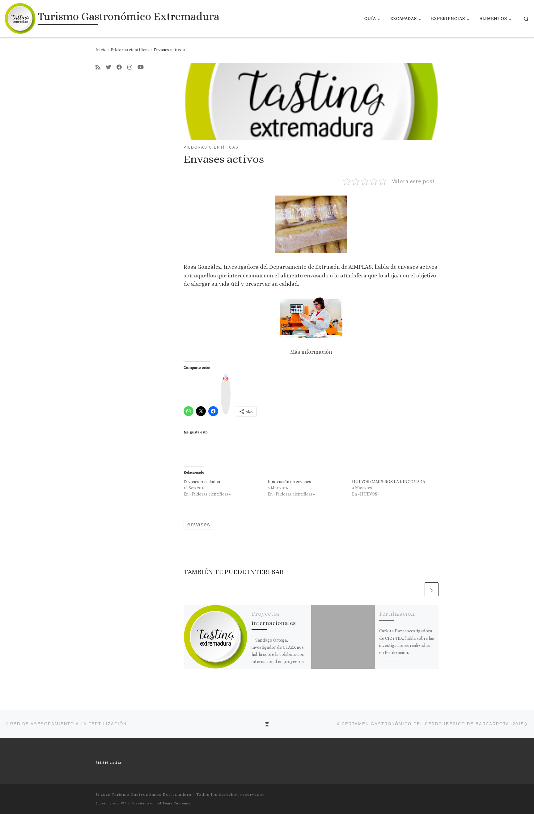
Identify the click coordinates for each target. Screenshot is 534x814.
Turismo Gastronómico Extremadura (151, 794)
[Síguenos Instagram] (129, 67)
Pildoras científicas (130, 49)
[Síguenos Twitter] (108, 67)
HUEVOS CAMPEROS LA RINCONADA (388, 481)
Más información (311, 352)
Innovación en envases (289, 481)
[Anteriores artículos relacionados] (417, 589)
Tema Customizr (178, 803)
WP (124, 803)
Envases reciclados (202, 481)
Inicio (101, 49)
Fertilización (397, 613)
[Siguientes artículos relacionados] (432, 589)
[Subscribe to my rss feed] (97, 67)
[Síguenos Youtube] (141, 67)
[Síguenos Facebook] (119, 67)
